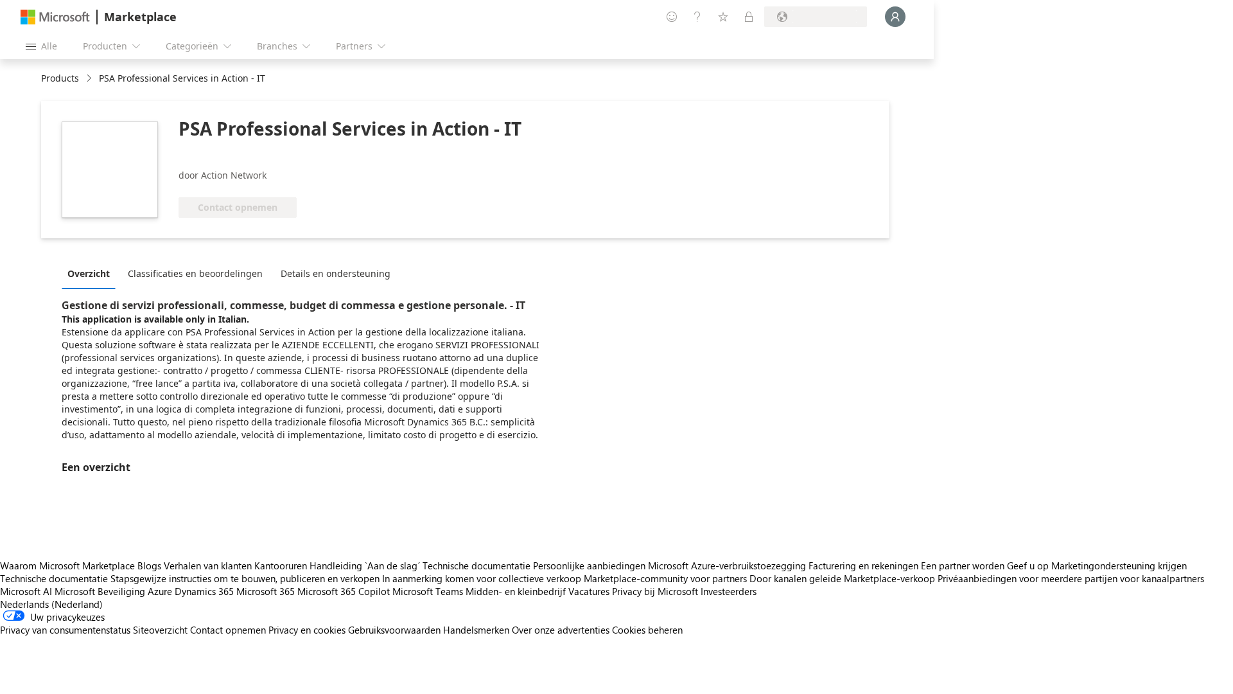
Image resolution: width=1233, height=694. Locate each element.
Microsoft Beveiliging (100, 591)
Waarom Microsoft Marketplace (67, 565)
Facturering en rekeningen (863, 565)
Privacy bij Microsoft (655, 591)
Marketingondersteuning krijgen (1119, 565)
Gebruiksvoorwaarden (394, 629)
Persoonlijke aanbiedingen (589, 565)
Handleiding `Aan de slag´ (365, 565)
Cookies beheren (647, 629)
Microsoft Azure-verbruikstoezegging (728, 565)
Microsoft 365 (265, 591)
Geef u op (1028, 565)
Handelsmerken (476, 629)
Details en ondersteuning (335, 273)
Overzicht (88, 273)
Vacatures (588, 591)
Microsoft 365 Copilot (343, 591)
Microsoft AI (26, 591)
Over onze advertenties (560, 629)
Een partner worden (962, 565)
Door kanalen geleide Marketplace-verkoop (842, 578)
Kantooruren (280, 565)
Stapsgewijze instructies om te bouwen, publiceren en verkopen (245, 578)
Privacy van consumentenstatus (65, 629)
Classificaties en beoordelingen (195, 273)
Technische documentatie (476, 565)
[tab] (92, 273)
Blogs (149, 565)
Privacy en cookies (306, 629)
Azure (160, 591)
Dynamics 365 (204, 591)
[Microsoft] (55, 17)
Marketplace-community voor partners (665, 578)
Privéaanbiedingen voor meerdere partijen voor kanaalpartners (1071, 578)
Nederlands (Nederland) (51, 604)
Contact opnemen (228, 629)
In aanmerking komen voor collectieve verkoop (481, 578)
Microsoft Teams (427, 591)
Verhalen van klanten (208, 565)
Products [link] (60, 78)
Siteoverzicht (160, 629)
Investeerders (728, 591)
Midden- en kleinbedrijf (516, 591)
